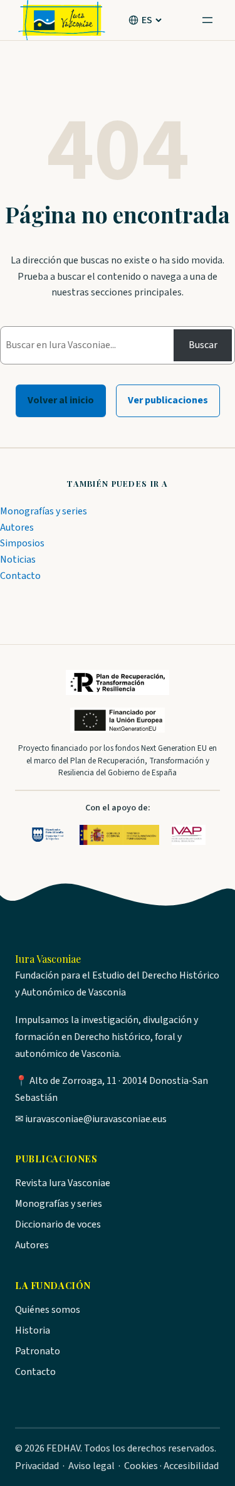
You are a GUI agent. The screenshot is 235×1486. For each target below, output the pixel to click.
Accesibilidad (191, 1466)
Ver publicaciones (168, 400)
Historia (32, 1330)
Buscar (203, 345)
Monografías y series (43, 511)
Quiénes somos (47, 1310)
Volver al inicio (61, 400)
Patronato (37, 1351)
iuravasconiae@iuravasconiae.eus (96, 1119)
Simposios (22, 543)
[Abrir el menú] (207, 20)
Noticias (18, 559)
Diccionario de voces (58, 1224)
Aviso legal (91, 1466)
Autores (17, 527)
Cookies (141, 1466)
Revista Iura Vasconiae (62, 1183)
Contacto (20, 576)
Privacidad (37, 1466)
